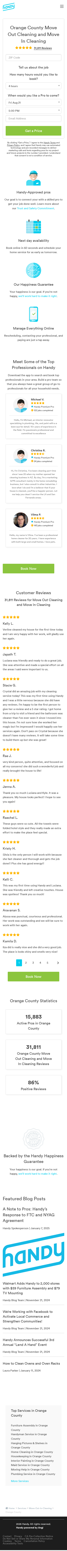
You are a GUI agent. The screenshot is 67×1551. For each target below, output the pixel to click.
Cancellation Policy (34, 1541)
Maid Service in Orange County (30, 1465)
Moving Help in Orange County (30, 1469)
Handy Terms (50, 142)
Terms (17, 1541)
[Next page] (58, 962)
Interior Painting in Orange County (32, 1460)
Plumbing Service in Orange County (33, 1474)
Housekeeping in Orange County (31, 1456)
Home (12, 1508)
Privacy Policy (13, 145)
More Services (20, 1481)
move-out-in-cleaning (40, 1508)
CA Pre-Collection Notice (39, 1536)
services (22, 1508)
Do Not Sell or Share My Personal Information (28, 1538)
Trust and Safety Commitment (35, 208)
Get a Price (33, 131)
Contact (7, 1536)
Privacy (18, 1536)
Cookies (7, 1541)
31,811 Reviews (43, 48)
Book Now (28, 569)
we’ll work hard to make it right (37, 296)
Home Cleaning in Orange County (32, 1452)
